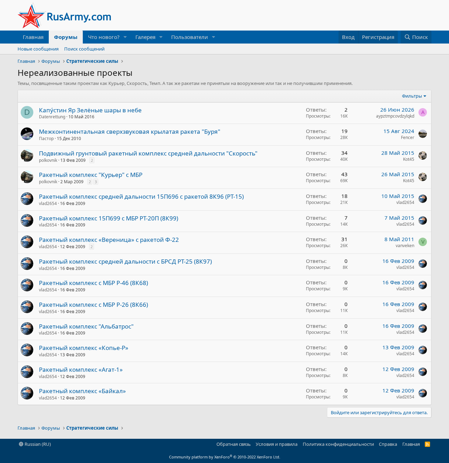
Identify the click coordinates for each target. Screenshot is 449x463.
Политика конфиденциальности (338, 444)
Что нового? (104, 36)
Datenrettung (52, 117)
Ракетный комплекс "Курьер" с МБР (90, 175)
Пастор (46, 138)
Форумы (66, 36)
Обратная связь (233, 444)
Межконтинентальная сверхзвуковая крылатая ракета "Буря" (129, 131)
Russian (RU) (37, 444)
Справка (388, 444)
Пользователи (189, 36)
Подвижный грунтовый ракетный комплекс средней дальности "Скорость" (148, 153)
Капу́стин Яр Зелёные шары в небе (90, 110)
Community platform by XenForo (224, 456)
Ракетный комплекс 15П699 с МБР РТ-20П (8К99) (108, 218)
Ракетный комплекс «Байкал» (82, 391)
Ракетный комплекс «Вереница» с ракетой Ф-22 (109, 240)
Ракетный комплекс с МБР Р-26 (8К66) (93, 304)
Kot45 (408, 159)
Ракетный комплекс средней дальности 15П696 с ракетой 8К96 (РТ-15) (141, 196)
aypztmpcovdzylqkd (395, 116)
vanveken (405, 246)
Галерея (145, 36)
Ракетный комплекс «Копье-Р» (83, 348)
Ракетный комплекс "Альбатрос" (86, 326)
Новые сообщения (38, 49)
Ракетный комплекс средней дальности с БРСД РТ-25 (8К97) (125, 261)
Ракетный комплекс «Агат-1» (81, 369)
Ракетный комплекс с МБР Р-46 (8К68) (93, 283)
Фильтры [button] (412, 96)
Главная (33, 36)
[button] (125, 37)
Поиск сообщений (84, 49)
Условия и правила (276, 444)
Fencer (407, 137)
